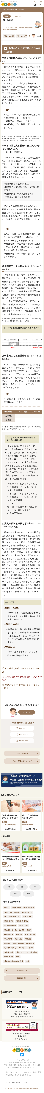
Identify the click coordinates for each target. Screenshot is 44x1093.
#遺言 (6, 912)
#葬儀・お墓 (30, 943)
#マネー (6, 908)
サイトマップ (29, 1082)
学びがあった (23, 728)
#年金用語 (28, 939)
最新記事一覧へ (22, 978)
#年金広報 (19, 934)
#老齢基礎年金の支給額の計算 (13, 961)
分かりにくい (23, 740)
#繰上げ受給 (18, 939)
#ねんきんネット (30, 934)
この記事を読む (10, 829)
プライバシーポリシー (12, 1082)
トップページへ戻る (22, 971)
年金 (13, 9)
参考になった (23, 734)
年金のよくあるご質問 (32, 1072)
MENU (41, 5)
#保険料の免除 (16, 908)
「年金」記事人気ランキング (22, 761)
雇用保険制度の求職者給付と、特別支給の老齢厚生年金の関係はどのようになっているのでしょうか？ (10, 858)
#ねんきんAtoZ (6, 866)
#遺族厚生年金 (8, 952)
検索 (34, 5)
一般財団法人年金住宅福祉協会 (16, 1075)
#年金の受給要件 (18, 943)
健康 (22, 887)
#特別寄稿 (33, 952)
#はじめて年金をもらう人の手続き (15, 948)
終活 (35, 887)
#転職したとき (8, 956)
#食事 (17, 956)
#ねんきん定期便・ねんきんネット (21, 912)
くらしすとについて (12, 1072)
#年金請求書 (8, 939)
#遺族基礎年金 (8, 934)
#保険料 (30, 948)
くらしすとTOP (6, 9)
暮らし (28, 893)
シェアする (27, 712)
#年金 (27, 961)
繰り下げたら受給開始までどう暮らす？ (31, 816)
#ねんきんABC (27, 916)
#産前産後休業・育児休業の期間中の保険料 (17, 930)
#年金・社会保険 (9, 36)
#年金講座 (7, 943)
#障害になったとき (22, 952)
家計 (15, 893)
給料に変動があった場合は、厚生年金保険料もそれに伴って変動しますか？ (31, 858)
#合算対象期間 (8, 921)
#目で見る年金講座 (10, 925)
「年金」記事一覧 (22, 753)
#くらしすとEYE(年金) (24, 36)
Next (28, 36)
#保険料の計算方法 (22, 921)
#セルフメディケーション (12, 916)
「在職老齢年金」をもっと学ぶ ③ (11, 816)
